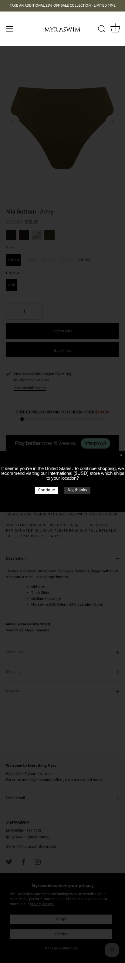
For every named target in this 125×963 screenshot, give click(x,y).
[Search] (101, 29)
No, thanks (77, 490)
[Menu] (9, 28)
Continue (46, 490)
